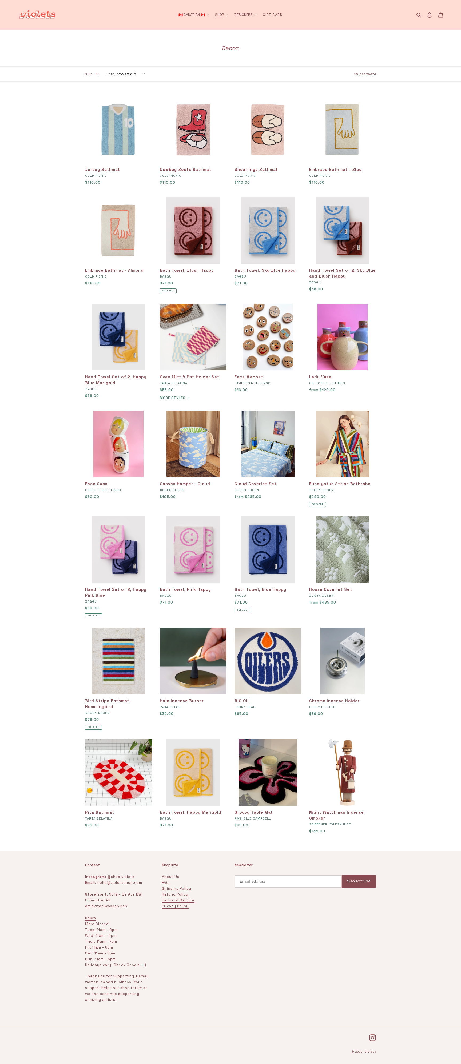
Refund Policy (175, 894)
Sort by (92, 74)
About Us (170, 876)
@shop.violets (120, 876)
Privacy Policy (175, 906)
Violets (370, 1051)
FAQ (165, 882)
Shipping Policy (176, 888)
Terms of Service (178, 900)
